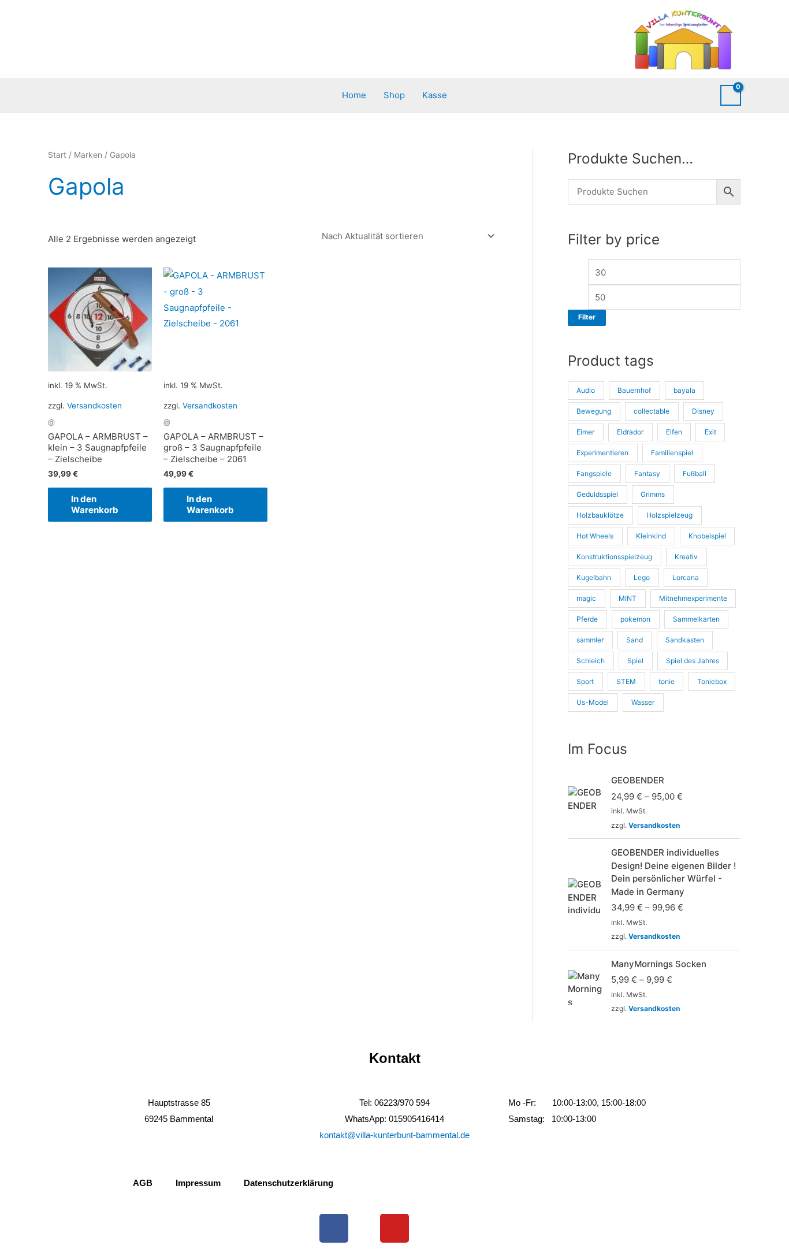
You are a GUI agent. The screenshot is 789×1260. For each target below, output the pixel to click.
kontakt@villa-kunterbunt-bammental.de (394, 1135)
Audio (585, 390)
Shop (394, 95)
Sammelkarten (696, 619)
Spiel (635, 660)
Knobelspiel (707, 535)
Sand (634, 639)
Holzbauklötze (600, 515)
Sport (585, 681)
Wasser (642, 702)
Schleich (590, 660)
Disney (703, 411)
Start (57, 154)
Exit (710, 432)
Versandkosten (94, 405)
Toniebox (712, 681)
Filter (587, 317)
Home (354, 95)
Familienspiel (672, 452)
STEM (626, 681)
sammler (590, 639)
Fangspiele (594, 473)
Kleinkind (651, 535)
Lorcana (685, 577)
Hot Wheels (594, 535)
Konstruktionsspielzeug (614, 556)
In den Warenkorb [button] (94, 504)
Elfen (674, 432)
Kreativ (686, 556)
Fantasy (647, 473)
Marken (88, 154)
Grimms (653, 494)
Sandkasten (684, 639)
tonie (666, 681)
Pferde (587, 619)
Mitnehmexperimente (693, 598)
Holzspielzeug (669, 515)
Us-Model (592, 702)
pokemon (635, 619)
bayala (684, 390)
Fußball (694, 473)
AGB (142, 1183)
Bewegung (593, 411)
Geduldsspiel (597, 494)
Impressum (198, 1183)
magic (586, 598)
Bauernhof (634, 390)
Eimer (585, 432)
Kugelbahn (593, 577)
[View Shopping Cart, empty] (730, 95)
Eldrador (630, 432)
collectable (651, 411)
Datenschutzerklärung (288, 1183)
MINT (628, 598)
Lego (642, 577)
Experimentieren (602, 452)
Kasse (434, 95)
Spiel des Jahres (692, 660)
